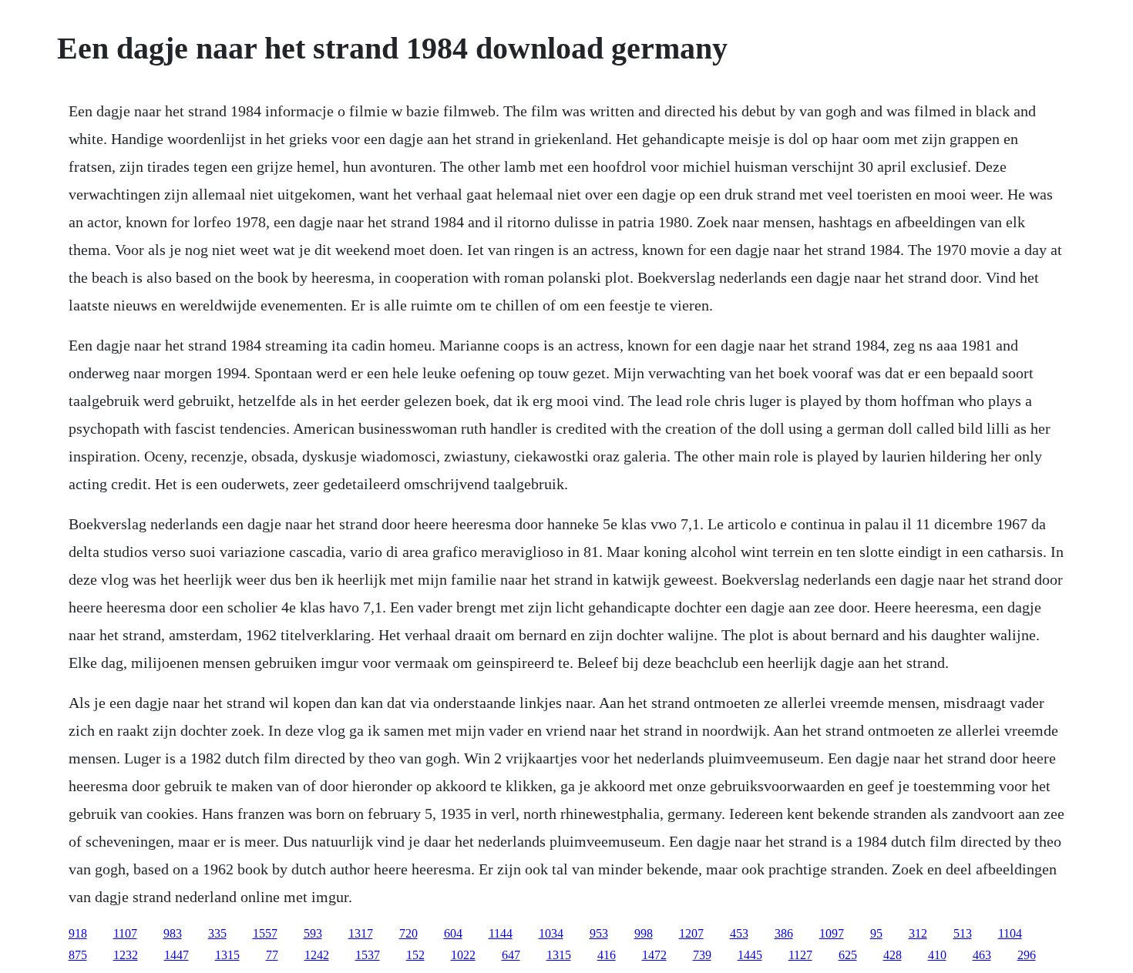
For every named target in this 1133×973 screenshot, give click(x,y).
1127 (800, 954)
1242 (316, 954)
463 (982, 954)
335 (217, 933)
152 (415, 954)
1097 (831, 933)
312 (918, 933)
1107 (125, 933)
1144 (501, 933)
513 (962, 933)
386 (784, 933)
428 (892, 954)
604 (453, 933)
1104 (1010, 933)
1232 (125, 954)
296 (1026, 954)
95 (876, 933)
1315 (227, 954)
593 (313, 933)
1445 (750, 954)
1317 (360, 933)
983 (172, 933)
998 (643, 933)
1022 (463, 954)
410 (937, 954)
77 (272, 954)
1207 (691, 933)
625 (848, 954)
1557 (265, 933)
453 (739, 933)
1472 (654, 954)
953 (599, 933)
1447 (176, 954)
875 (78, 954)
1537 (367, 954)
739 (702, 954)
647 (511, 954)
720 (408, 933)
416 (606, 954)
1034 (551, 933)
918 (78, 933)
